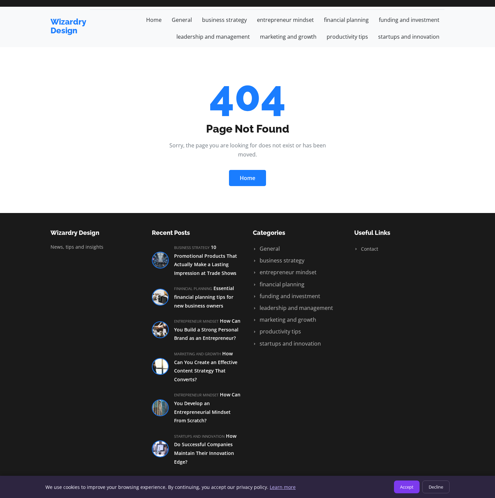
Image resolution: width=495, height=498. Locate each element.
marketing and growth (288, 36)
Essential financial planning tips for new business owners (204, 297)
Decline (436, 487)
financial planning (346, 20)
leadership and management (213, 36)
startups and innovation (408, 36)
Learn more (283, 487)
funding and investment (409, 20)
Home (154, 20)
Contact (369, 249)
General (182, 20)
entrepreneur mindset (285, 20)
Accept (407, 487)
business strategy (224, 20)
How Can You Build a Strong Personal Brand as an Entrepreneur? (207, 329)
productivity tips (347, 36)
